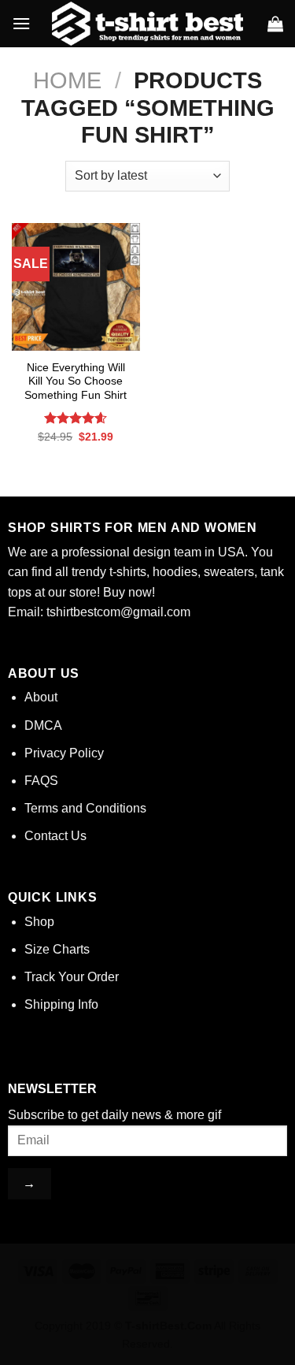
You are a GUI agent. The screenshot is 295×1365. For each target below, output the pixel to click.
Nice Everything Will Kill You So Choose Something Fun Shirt (75, 381)
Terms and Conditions (85, 808)
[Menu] (21, 23)
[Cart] (275, 23)
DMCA (43, 725)
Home (67, 80)
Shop (39, 921)
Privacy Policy (64, 753)
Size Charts (57, 949)
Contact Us (55, 835)
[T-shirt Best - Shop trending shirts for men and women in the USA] (147, 24)
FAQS (41, 780)
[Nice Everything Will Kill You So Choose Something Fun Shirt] (76, 287)
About (40, 697)
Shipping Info (61, 1004)
